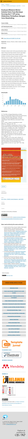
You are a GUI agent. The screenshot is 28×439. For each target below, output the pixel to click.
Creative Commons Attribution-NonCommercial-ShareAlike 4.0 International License (13, 403)
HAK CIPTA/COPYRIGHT (14, 329)
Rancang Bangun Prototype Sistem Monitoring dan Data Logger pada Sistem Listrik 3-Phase (15, 239)
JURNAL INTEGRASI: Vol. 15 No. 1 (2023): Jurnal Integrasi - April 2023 (15, 261)
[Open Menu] (1, 1)
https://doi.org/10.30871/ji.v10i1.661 (12, 38)
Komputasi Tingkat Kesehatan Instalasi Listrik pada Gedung (15, 264)
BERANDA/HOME (14, 288)
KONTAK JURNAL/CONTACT (14, 335)
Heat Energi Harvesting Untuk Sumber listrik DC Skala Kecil (15, 252)
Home (2, 4)
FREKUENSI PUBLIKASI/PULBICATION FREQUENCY (14, 304)
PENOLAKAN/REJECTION (14, 322)
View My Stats (9, 275)
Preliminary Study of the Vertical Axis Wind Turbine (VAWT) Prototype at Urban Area (15, 233)
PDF (4, 186)
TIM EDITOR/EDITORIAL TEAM (14, 310)
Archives (7, 4)
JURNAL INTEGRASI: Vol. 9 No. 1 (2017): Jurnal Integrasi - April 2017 (15, 254)
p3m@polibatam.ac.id (11, 424)
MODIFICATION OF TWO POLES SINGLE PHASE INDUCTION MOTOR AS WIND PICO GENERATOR (15, 246)
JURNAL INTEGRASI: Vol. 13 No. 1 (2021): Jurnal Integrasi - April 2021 (14, 234)
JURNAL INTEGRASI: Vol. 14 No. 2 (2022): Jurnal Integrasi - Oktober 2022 (13, 241)
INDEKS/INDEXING (14, 319)
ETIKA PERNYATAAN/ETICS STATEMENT (14, 300)
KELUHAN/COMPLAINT (14, 332)
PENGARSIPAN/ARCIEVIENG (14, 316)
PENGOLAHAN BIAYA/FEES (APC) (14, 325)
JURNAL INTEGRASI (7, 1)
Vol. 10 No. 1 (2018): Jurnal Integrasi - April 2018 (10, 5)
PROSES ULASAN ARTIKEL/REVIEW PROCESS (14, 307)
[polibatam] (5, 419)
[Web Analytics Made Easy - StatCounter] (4, 275)
